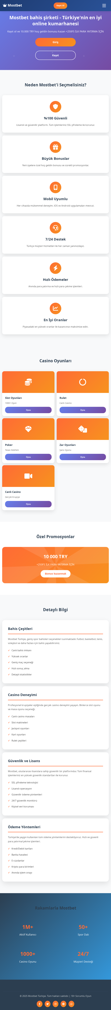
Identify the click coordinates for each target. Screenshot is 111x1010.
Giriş (55, 42)
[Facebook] (39, 1004)
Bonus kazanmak (55, 573)
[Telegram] (63, 1004)
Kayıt (55, 55)
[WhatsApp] (71, 1004)
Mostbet (14, 5)
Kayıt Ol (60, 5)
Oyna (28, 410)
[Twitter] (47, 1004)
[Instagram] (55, 1004)
